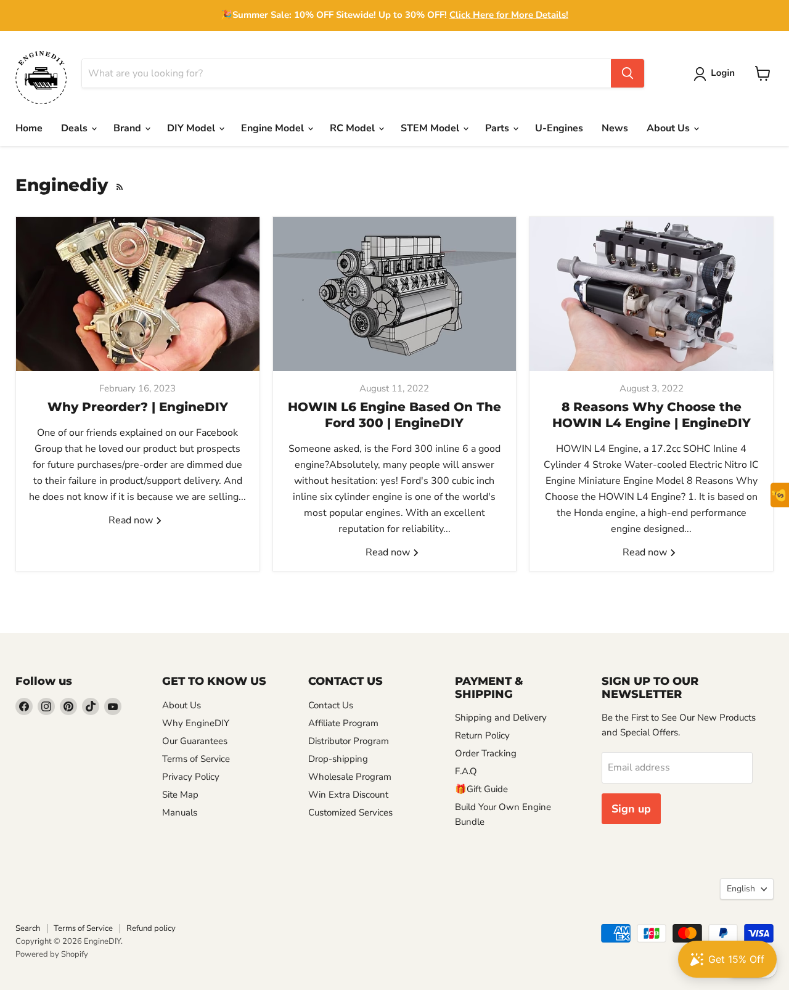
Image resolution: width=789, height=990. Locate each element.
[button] (716, 74)
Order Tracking (486, 753)
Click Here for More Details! (508, 15)
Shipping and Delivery (501, 717)
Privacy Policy (190, 777)
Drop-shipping (338, 759)
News (615, 128)
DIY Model (192, 128)
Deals (75, 128)
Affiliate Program (343, 723)
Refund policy (151, 928)
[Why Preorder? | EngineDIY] (138, 294)
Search (27, 928)
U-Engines (559, 128)
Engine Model (273, 128)
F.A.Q (466, 771)
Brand (128, 128)
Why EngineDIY (195, 723)
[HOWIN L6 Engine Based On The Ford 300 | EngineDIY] (395, 294)
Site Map (180, 794)
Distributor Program (348, 741)
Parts (498, 128)
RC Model (353, 128)
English (741, 888)
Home (29, 128)
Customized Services (350, 812)
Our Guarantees (194, 741)
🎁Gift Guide (481, 789)
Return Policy (482, 735)
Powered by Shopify (51, 954)
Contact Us (330, 705)
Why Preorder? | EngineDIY (137, 406)
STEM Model (431, 128)
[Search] (627, 73)
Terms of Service (196, 759)
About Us (669, 128)
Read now (131, 520)
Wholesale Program (349, 777)
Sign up (631, 808)
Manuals (179, 812)
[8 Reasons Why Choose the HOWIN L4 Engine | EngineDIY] (651, 294)
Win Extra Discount (348, 794)
